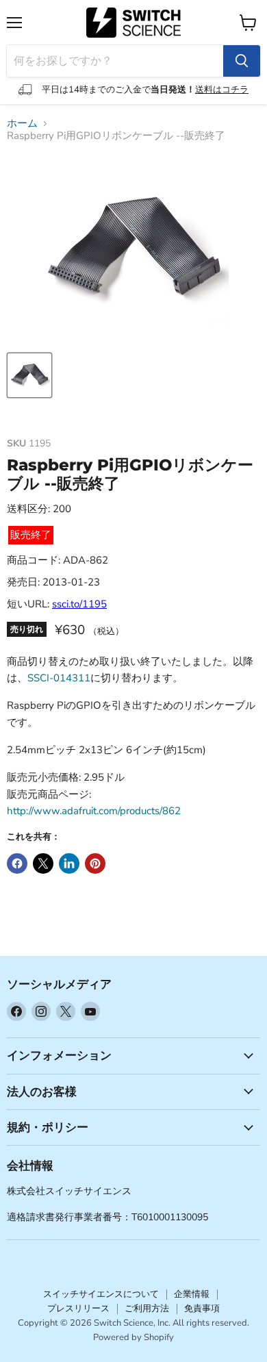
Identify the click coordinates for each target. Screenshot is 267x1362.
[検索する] (241, 61)
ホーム (22, 123)
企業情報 (191, 1294)
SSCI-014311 (58, 678)
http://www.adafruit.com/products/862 (94, 811)
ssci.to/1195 (79, 604)
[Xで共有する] (43, 863)
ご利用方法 (147, 1308)
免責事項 (202, 1308)
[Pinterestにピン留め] (95, 863)
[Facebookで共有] (17, 863)
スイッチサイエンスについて (101, 1294)
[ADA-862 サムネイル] (29, 375)
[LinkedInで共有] (69, 863)
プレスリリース (78, 1308)
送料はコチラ (222, 90)
